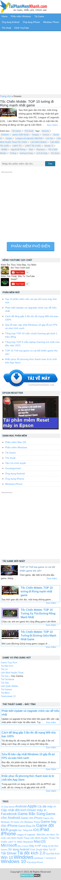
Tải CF (52, 849)
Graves (46, 135)
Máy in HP (35, 845)
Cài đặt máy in (46, 806)
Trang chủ (5, 96)
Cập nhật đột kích (14, 810)
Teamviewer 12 (8, 696)
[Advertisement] (30, 62)
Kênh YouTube (21, 28)
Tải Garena (6, 689)
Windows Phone (51, 22)
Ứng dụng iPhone (31, 22)
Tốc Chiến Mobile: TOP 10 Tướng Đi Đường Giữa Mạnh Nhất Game (38, 635)
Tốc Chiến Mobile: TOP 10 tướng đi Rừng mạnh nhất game (27, 103)
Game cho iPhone (32, 817)
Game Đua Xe (26, 825)
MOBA (4, 149)
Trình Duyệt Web (39, 849)
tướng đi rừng (26, 153)
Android (21, 806)
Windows (24, 857)
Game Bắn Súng (31, 814)
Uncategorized (13, 468)
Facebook (9, 814)
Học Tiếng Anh (25, 830)
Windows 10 (13, 861)
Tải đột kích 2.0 (31, 853)
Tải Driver (9, 853)
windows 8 (51, 858)
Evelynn (5, 135)
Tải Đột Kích (7, 666)
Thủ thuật (6, 28)
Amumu (45, 131)
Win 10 (7, 857)
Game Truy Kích (9, 662)
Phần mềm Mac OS (15, 442)
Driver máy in (36, 810)
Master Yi (49, 146)
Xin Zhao (55, 153)
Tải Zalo (5, 682)
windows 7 (39, 858)
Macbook (28, 841)
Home (4, 16)
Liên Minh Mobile (39, 142)
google (13, 830)
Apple (32, 806)
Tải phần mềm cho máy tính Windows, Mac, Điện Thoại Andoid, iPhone (23, 6)
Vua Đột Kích (53, 853)
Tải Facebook (7, 679)
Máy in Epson (23, 846)
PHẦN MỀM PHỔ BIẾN (30, 246)
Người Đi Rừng (18, 149)
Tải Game (39, 16)
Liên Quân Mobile (9, 686)
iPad (44, 829)
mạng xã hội (48, 846)
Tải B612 (5, 693)
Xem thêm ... (53, 125)
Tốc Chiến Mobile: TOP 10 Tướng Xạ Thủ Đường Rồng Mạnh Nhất (38, 613)
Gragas (35, 135)
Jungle (9, 138)
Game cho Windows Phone (26, 822)
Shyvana (40, 149)
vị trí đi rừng (41, 153)
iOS (36, 830)
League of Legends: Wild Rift (29, 138)
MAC (20, 842)
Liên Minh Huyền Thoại (12, 672)
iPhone (8, 833)
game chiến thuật (20, 135)
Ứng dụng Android (10, 22)
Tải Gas (5, 676)
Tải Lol (4, 669)
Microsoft (9, 845)
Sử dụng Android (18, 849)
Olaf (31, 149)
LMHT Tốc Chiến (33, 146)
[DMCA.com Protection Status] (30, 876)
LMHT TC (17, 146)
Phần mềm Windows (21, 16)
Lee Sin (49, 138)
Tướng (13, 153)
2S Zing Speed (8, 807)
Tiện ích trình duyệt (15, 463)
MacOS (40, 841)
